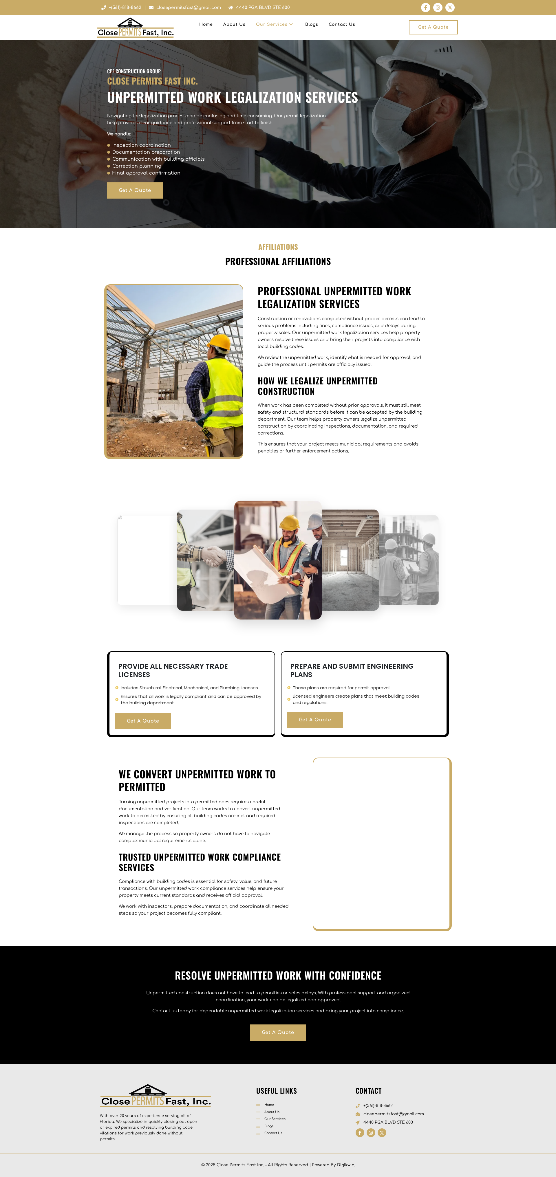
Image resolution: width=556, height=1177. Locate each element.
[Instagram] (437, 7)
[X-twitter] (450, 7)
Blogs (311, 24)
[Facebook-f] (360, 1132)
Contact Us (342, 24)
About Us (234, 24)
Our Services (272, 24)
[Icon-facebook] (425, 7)
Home (206, 24)
